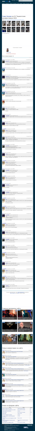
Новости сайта (20, 413)
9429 (30, 408)
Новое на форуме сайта (10, 405)
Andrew (3, 59)
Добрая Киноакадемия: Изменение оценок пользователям (8, 420)
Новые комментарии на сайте (12, 348)
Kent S (6, 92)
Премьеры (7, 3)
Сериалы (24, 3)
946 (30, 409)
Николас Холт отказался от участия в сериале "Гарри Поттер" (14, 390)
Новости (3, 3)
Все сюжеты (22, 19)
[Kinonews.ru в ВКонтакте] (30, 425)
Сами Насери (7, 16)
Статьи (18, 3)
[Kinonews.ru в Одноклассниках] (32, 425)
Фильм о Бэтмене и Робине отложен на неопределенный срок (14, 363)
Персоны (27, 3)
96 (30, 422)
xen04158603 (7, 115)
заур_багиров (4, 383)
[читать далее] (7, 359)
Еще (30, 3)
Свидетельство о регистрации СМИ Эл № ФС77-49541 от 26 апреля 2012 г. (11, 429)
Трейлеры (11, 3)
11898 (31, 412)
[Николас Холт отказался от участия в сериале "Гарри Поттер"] (25, 315)
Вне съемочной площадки (21, 409)
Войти (17, 0)
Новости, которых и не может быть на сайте (8, 409)
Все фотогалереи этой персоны (11, 53)
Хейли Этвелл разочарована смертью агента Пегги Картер (14, 351)
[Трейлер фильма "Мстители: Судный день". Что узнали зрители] (25, 339)
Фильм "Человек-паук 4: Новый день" (10, 356)
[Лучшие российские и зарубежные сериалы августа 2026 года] (9, 339)
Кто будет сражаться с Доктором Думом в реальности (8, 416)
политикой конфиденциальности (8, 427)
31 (30, 413)
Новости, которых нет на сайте (7, 408)
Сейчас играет (4, 412)
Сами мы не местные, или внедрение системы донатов (9, 418)
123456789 (7, 285)
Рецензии (14, 3)
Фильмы (21, 3)
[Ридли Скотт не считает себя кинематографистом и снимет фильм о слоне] (25, 327)
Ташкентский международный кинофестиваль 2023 (12, 19)
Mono (6, 84)
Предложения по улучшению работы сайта (23, 420)
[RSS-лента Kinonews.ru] (28, 425)
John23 (3, 350)
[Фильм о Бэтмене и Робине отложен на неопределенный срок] (9, 327)
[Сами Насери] (4, 23)
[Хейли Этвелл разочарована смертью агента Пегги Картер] (9, 315)
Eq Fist (3, 373)
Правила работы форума (21, 408)
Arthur (3, 394)
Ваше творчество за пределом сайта (7, 422)
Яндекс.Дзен (4, 413)
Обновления (11, 424)
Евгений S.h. (7, 61)
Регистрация (13, 0)
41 (30, 414)
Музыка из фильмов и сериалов (7, 414)
